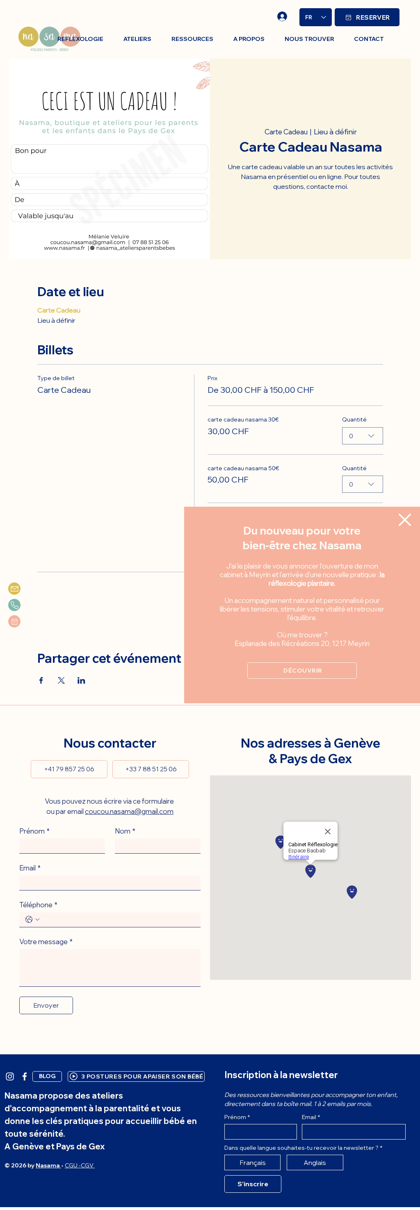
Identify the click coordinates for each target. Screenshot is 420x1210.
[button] (405, 520)
